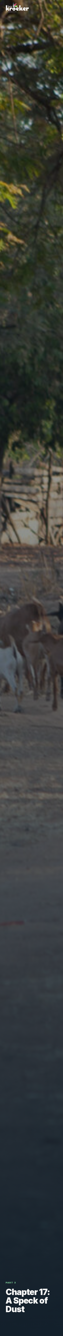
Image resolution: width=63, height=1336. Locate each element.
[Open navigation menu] (55, 7)
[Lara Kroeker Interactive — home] (17, 7)
